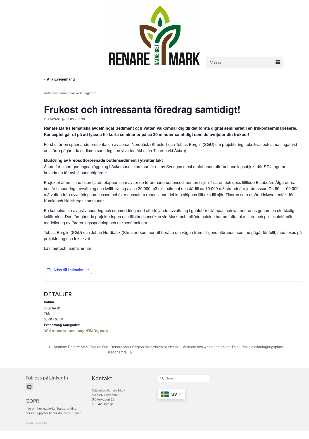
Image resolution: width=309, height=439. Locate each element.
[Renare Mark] (154, 35)
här (88, 248)
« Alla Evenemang (59, 79)
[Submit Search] (161, 378)
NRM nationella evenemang (64, 330)
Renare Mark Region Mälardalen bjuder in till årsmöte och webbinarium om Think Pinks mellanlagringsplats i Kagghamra (196, 349)
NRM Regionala (97, 330)
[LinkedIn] (29, 386)
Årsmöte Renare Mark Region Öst (80, 346)
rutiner (76, 413)
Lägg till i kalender (68, 269)
